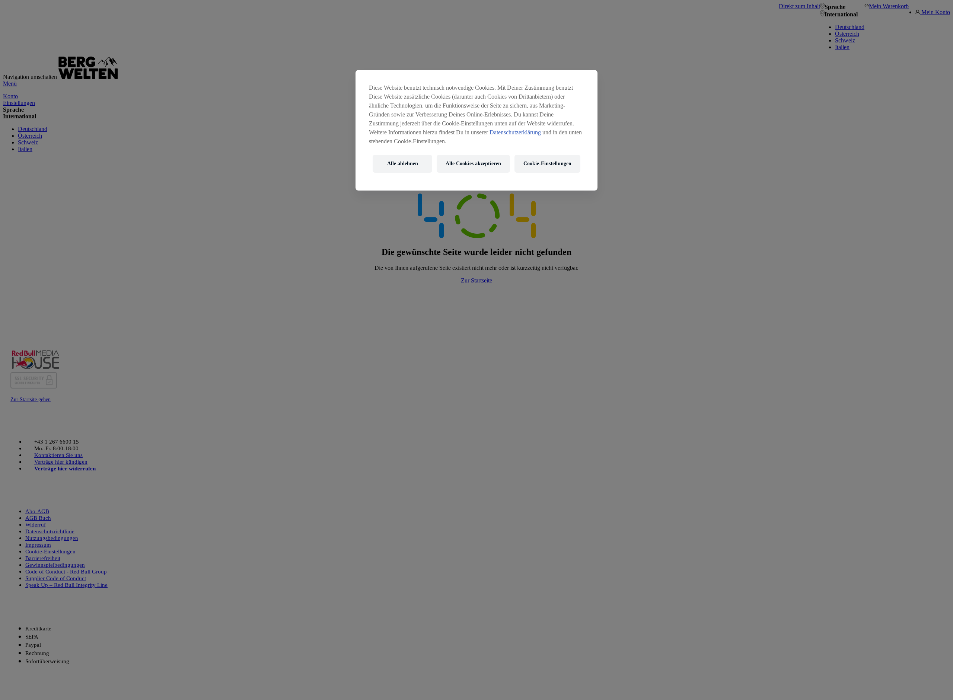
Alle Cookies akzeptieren (473, 163)
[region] (476, 130)
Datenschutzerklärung (516, 132)
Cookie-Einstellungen (547, 163)
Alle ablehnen (402, 163)
